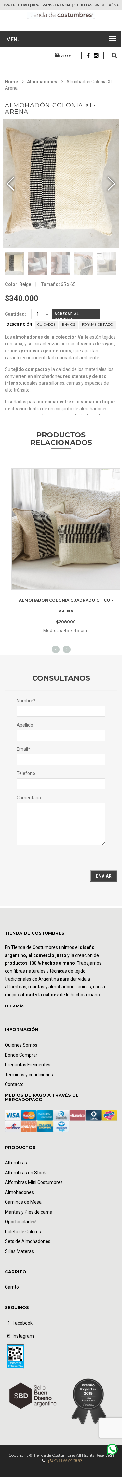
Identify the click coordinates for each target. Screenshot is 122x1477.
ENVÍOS (68, 324)
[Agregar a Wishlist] (56, 583)
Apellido (25, 725)
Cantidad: (15, 314)
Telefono (26, 773)
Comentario (29, 797)
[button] (111, 184)
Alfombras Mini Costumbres (34, 1182)
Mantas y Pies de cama (28, 1212)
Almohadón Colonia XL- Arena (50, 108)
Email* (23, 749)
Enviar (104, 876)
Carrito (12, 1287)
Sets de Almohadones (27, 1241)
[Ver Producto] (66, 474)
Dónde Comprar (21, 1055)
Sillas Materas (19, 1251)
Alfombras (16, 1162)
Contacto (14, 1084)
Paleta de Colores (23, 1231)
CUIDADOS (46, 324)
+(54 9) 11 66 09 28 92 (64, 1461)
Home (11, 81)
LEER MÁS (15, 1006)
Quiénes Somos (21, 1045)
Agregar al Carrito (67, 315)
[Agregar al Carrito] (74, 583)
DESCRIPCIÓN (19, 324)
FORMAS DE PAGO (97, 324)
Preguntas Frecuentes (27, 1064)
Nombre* (26, 700)
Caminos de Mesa (23, 1202)
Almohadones (42, 81)
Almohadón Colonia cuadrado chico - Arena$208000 (66, 611)
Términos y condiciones (29, 1074)
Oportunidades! (20, 1221)
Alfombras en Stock (25, 1172)
